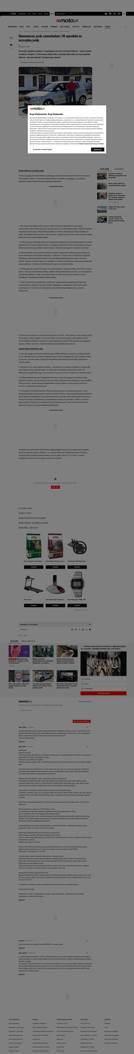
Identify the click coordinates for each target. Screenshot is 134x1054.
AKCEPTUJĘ (97, 149)
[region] (67, 129)
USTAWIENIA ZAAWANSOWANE (42, 149)
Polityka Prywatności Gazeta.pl (88, 144)
